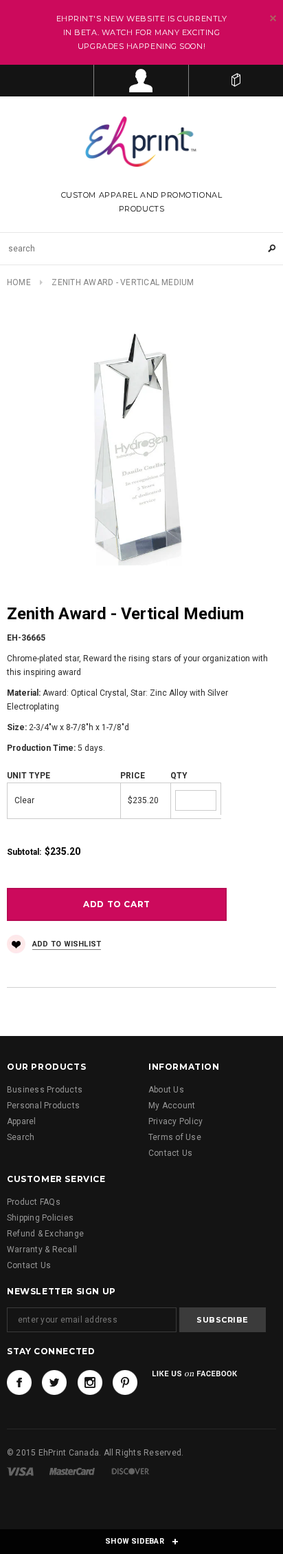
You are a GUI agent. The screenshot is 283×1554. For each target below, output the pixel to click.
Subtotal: (24, 852)
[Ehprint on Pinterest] (125, 1382)
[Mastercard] (72, 1471)
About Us (166, 1090)
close (273, 18)
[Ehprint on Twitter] (54, 1382)
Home (19, 282)
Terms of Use (174, 1137)
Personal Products (43, 1105)
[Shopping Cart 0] (236, 80)
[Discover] (130, 1471)
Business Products (44, 1090)
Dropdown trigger (141, 80)
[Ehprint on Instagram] (90, 1382)
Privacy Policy (175, 1121)
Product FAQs (33, 1202)
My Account (171, 1105)
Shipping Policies (40, 1218)
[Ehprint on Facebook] (19, 1382)
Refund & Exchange (45, 1234)
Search (20, 1137)
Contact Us (170, 1153)
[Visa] (20, 1471)
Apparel (21, 1121)
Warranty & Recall (42, 1249)
